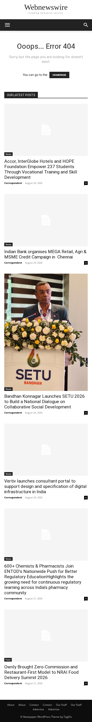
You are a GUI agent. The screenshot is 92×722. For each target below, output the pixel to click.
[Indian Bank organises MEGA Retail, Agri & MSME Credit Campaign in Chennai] (46, 220)
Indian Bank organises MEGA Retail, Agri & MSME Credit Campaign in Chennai (45, 254)
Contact (34, 705)
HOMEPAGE (59, 74)
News (8, 154)
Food (8, 659)
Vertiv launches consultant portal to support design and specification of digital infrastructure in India (45, 486)
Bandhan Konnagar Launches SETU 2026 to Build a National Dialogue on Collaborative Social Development (44, 401)
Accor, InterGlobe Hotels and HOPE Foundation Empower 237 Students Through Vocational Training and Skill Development (40, 169)
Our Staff (61, 705)
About (10, 705)
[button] (7, 25)
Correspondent (13, 183)
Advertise (38, 709)
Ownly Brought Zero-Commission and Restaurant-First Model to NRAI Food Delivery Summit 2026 (41, 672)
